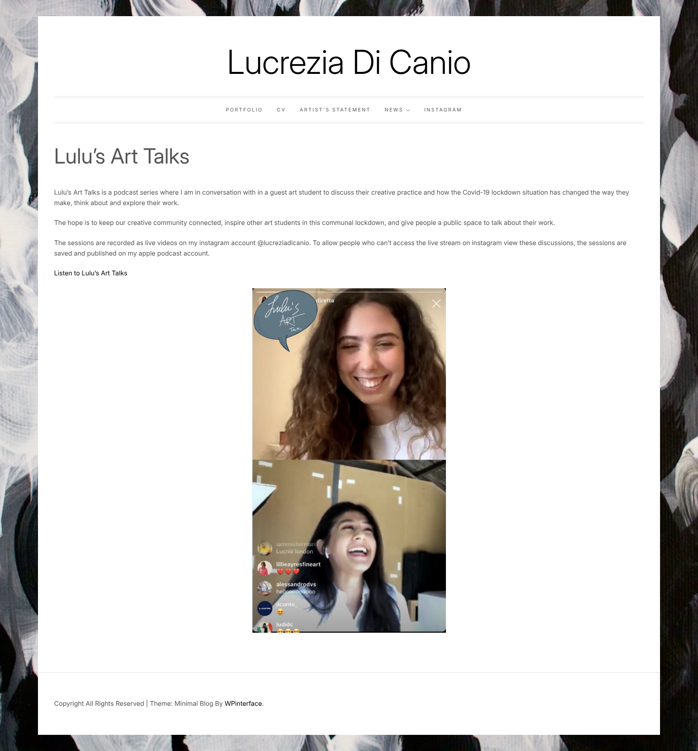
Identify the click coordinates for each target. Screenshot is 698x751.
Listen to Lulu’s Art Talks (90, 273)
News (394, 110)
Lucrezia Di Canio (349, 62)
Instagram (443, 110)
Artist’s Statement (335, 110)
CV (281, 110)
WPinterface (243, 703)
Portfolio (244, 110)
